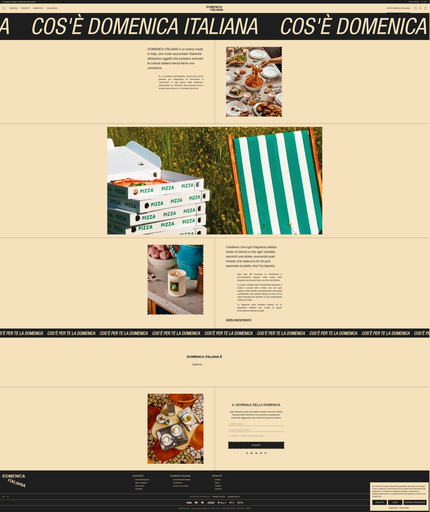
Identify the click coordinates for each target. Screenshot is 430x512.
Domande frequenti (142, 480)
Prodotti (25, 8)
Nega (395, 502)
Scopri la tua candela (180, 486)
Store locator (139, 486)
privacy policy (258, 436)
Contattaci (139, 489)
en (7, 497)
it (3, 497)
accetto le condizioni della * (248, 436)
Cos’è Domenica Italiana (398, 8)
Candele (13, 8)
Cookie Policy (393, 508)
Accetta (380, 502)
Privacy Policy (404, 508)
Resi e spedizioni (141, 483)
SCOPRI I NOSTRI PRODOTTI (238, 320)
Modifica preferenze (415, 502)
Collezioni (52, 8)
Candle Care (177, 483)
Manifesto (38, 8)
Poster (217, 483)
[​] (4, 8)
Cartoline (218, 486)
